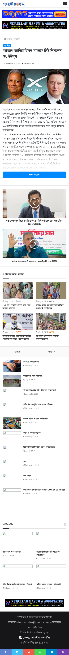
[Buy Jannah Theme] (34, 14)
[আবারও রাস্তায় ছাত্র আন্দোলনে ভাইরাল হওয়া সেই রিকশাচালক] (51, 290)
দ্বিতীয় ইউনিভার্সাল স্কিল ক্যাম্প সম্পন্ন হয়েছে (39, 447)
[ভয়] (12, 466)
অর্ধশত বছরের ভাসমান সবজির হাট (35, 418)
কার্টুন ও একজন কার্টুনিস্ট (31, 433)
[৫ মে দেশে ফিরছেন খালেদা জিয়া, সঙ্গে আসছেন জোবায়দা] (18, 290)
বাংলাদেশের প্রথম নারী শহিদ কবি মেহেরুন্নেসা (39, 390)
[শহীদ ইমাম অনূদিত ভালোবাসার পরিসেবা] (12, 409)
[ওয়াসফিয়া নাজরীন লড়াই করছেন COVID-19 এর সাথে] (12, 494)
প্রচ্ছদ (9, 39)
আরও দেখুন (33, 174)
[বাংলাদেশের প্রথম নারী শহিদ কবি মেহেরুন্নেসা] (12, 395)
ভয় (24, 461)
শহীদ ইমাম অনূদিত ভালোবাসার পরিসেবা (38, 404)
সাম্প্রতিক (51, 351)
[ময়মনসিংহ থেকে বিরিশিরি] (12, 381)
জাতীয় (17, 39)
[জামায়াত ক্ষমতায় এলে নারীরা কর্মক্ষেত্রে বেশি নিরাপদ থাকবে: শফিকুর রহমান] (18, 321)
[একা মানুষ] (12, 480)
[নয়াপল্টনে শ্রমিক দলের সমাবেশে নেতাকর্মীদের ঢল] (51, 321)
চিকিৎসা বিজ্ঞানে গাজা (31, 362)
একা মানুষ (27, 475)
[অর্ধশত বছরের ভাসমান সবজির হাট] (12, 423)
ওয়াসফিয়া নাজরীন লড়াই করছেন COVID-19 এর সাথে (44, 490)
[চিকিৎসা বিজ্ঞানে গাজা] (12, 366)
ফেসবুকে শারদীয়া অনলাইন (36, 637)
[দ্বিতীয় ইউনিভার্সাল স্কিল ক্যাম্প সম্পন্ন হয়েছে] (12, 452)
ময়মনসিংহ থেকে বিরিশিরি (32, 376)
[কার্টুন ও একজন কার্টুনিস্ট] (12, 437)
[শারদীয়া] (13, 4)
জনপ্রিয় (17, 351)
